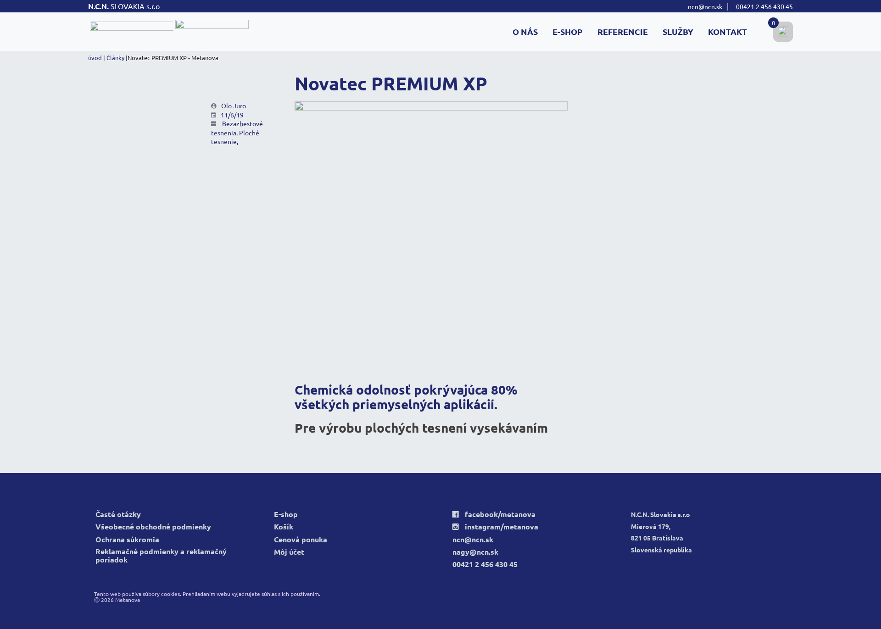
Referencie (622, 31)
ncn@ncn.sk (705, 6)
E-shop (567, 31)
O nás (525, 31)
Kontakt (727, 31)
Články (115, 57)
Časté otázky (118, 514)
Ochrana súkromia (127, 539)
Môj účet (289, 552)
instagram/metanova (495, 527)
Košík (283, 527)
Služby (678, 31)
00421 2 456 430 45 (764, 6)
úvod (95, 57)
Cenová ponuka (300, 539)
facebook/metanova (493, 514)
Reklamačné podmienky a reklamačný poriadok (161, 555)
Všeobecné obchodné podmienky (153, 527)
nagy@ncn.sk (475, 552)
